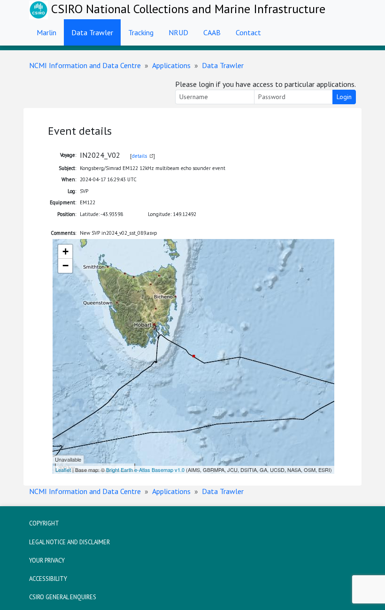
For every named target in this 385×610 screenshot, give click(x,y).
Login (344, 97)
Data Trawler (92, 32)
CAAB (212, 32)
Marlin (46, 32)
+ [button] (65, 251)
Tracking (141, 32)
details (139, 156)
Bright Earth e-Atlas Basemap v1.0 (145, 469)
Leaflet (63, 469)
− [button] (65, 265)
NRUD (178, 32)
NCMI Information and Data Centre (85, 65)
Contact (248, 32)
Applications (171, 65)
